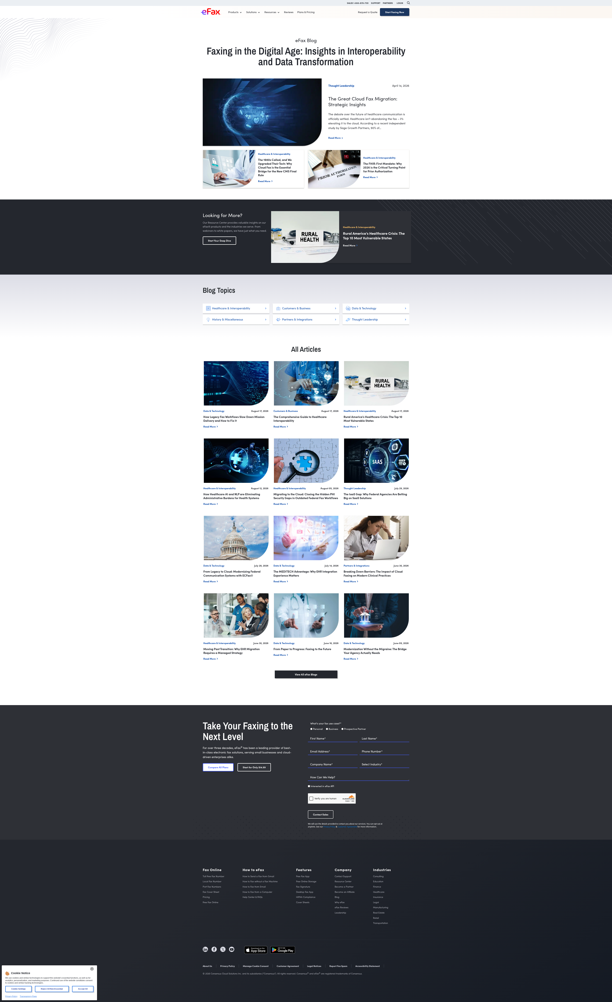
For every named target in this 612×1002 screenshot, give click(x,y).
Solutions (251, 12)
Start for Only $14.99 (254, 767)
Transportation (380, 923)
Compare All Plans (218, 767)
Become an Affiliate (345, 891)
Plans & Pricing (306, 12)
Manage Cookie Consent (256, 966)
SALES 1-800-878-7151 (357, 2)
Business (333, 728)
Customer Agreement (347, 826)
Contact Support (343, 876)
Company (343, 869)
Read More (334, 137)
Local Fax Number (212, 881)
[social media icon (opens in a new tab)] (205, 949)
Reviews (288, 12)
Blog (337, 897)
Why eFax (340, 902)
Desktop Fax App (304, 891)
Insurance (378, 897)
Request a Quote (367, 12)
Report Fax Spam (338, 966)
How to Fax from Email (254, 886)
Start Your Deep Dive (219, 240)
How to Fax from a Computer (257, 891)
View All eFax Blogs (306, 674)
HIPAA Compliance (305, 897)
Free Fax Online (210, 902)
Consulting (378, 876)
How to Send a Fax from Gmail (258, 876)
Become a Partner (344, 886)
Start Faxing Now (394, 12)
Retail (376, 917)
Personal (318, 728)
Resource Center (343, 881)
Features (304, 869)
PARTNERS (388, 2)
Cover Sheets (302, 902)
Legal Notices (314, 966)
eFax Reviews (341, 907)
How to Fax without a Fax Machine (260, 881)
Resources (270, 12)
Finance (377, 886)
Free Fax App (303, 876)
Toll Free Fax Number (213, 876)
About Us (207, 966)
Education (378, 881)
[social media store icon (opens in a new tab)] (255, 949)
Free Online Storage (306, 881)
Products (233, 12)
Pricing (206, 897)
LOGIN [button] (400, 2)
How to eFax (253, 869)
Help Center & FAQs (252, 897)
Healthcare (378, 891)
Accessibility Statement (367, 966)
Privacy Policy (329, 826)
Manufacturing (380, 907)
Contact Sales (320, 814)
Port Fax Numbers (212, 886)
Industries (382, 869)
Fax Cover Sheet (211, 891)
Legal (376, 902)
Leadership (340, 912)
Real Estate (379, 912)
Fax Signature (303, 886)
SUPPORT (375, 2)
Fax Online (212, 869)
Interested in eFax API (322, 786)
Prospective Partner (355, 728)
